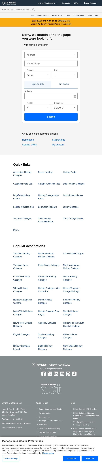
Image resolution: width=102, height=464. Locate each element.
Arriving (28, 91)
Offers (68, 15)
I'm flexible (64, 84)
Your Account (91, 3)
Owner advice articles (48, 436)
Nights (30, 103)
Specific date (38, 84)
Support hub (58, 139)
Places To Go (57, 15)
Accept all (71, 458)
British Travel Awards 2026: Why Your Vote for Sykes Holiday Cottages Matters (84, 431)
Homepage (28, 139)
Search (51, 116)
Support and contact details (50, 409)
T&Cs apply (66, 24)
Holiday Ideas (79, 15)
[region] (51, 450)
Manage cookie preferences (51, 421)
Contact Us (66, 3)
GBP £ (76, 3)
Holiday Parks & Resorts (39, 15)
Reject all (90, 458)
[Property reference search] (33, 9)
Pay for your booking (47, 432)
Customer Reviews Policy (49, 428)
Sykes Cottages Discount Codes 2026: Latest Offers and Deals (86, 415)
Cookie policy (44, 417)
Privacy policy (44, 413)
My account (58, 144)
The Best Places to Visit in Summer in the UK (84, 423)
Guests (30, 70)
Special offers (29, 144)
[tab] (37, 84)
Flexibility (58, 103)
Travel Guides (93, 15)
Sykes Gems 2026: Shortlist (85, 409)
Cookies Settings (11, 458)
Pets (56, 70)
